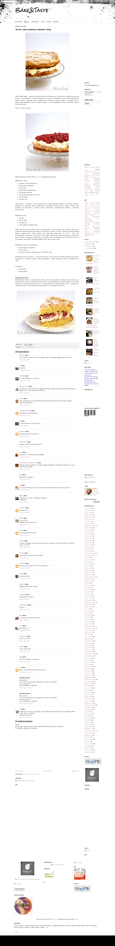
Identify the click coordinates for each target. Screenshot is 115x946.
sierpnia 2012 (88, 684)
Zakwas (86, 231)
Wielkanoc (89, 246)
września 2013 (88, 656)
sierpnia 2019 (88, 536)
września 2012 (88, 681)
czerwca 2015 (88, 611)
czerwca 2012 (88, 688)
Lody (98, 177)
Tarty (86, 194)
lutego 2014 (87, 645)
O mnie (43, 21)
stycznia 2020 (88, 534)
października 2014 (89, 628)
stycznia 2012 (88, 699)
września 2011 (88, 707)
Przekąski (87, 189)
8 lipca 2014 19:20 (24, 610)
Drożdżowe (87, 175)
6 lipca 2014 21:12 (24, 525)
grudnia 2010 (88, 726)
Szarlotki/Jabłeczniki (91, 192)
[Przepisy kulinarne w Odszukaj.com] (19, 891)
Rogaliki (86, 190)
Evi (20, 421)
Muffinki (97, 179)
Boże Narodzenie (91, 242)
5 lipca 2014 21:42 (24, 415)
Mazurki (86, 179)
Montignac (96, 217)
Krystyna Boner (24, 386)
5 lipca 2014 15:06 (24, 380)
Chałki (85, 169)
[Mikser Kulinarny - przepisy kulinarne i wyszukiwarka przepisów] (49, 878)
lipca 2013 (87, 660)
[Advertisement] (92, 53)
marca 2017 (87, 566)
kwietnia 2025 (88, 510)
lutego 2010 (87, 748)
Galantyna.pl (23, 636)
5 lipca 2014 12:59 (24, 360)
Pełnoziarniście (35, 21)
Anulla (21, 573)
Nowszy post (19, 771)
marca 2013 (87, 669)
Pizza (93, 222)
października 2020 (89, 525)
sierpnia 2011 (88, 709)
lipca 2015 (87, 609)
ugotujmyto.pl (23, 605)
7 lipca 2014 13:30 (24, 547)
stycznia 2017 (88, 570)
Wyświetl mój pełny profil (96, 492)
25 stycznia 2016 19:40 (25, 717)
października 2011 (89, 705)
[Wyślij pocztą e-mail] (25, 345)
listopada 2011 (88, 703)
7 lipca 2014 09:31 (24, 535)
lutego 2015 (87, 619)
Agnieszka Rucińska (25, 410)
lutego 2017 (87, 568)
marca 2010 (87, 746)
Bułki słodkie (96, 167)
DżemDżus (22, 563)
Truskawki (97, 230)
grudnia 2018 (88, 542)
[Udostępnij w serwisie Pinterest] (32, 345)
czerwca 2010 (88, 739)
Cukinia (86, 204)
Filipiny (86, 206)
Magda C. (22, 584)
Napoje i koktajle (92, 181)
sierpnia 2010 (88, 735)
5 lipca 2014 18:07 (24, 405)
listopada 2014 (88, 626)
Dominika (22, 376)
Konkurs (97, 209)
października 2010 (89, 731)
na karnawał (89, 248)
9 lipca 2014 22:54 (24, 641)
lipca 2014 (87, 634)
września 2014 (88, 630)
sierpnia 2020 (88, 530)
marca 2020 (87, 532)
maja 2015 (87, 613)
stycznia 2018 (88, 551)
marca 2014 (87, 643)
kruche (86, 196)
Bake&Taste (32, 10)
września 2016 (88, 579)
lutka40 (21, 646)
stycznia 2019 (88, 540)
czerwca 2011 (88, 714)
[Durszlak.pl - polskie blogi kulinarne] (78, 862)
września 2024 (88, 517)
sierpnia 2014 (88, 632)
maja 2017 (87, 562)
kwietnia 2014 (88, 641)
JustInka (21, 541)
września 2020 (88, 527)
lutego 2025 (87, 513)
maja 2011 (87, 716)
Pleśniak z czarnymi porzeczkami (96, 311)
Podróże (49, 21)
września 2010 (88, 733)
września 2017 (88, 555)
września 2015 (88, 604)
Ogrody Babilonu (38, 176)
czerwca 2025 (88, 508)
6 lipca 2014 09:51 (24, 469)
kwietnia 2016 (88, 589)
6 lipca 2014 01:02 (24, 457)
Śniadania (26, 21)
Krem (22, 347)
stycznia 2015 (88, 622)
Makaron (97, 213)
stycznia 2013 (88, 673)
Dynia (93, 175)
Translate (90, 95)
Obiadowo (87, 218)
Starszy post (75, 771)
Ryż (99, 225)
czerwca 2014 (88, 637)
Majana (21, 495)
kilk (47, 927)
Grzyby (95, 206)
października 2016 (89, 577)
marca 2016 (87, 592)
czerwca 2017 (88, 560)
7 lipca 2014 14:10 (24, 557)
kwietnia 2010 (88, 743)
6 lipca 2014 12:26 (24, 490)
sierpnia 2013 (88, 658)
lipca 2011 (87, 711)
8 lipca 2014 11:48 (24, 578)
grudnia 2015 (88, 598)
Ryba (93, 225)
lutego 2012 (87, 696)
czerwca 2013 (88, 662)
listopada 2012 (88, 677)
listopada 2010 (88, 728)
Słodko (30, 347)
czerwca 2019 (88, 538)
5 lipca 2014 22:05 (24, 436)
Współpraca (56, 21)
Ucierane (97, 194)
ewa (20, 667)
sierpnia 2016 (88, 581)
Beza (89, 167)
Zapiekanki (96, 231)
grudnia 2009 (88, 752)
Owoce (26, 347)
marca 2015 (87, 617)
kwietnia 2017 (88, 564)
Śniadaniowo (88, 235)
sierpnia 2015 (88, 607)
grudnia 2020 (88, 523)
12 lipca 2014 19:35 (24, 651)
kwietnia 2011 (88, 718)
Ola (20, 365)
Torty (34, 347)
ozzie (20, 626)
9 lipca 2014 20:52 (24, 630)
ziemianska (22, 594)
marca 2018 (87, 549)
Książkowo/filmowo (89, 211)
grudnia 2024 (88, 515)
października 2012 (89, 679)
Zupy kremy (96, 233)
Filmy (90, 206)
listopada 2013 (88, 651)
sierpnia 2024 (88, 519)
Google (16, 932)
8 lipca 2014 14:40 (24, 599)
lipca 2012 (87, 686)
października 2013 (89, 654)
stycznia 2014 (88, 647)
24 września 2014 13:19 (26, 672)
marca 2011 (87, 720)
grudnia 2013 (88, 649)
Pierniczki (87, 185)
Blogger (76, 919)
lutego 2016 (87, 594)
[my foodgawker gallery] (92, 781)
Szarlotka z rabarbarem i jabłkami (96, 352)
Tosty (90, 229)
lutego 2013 (87, 671)
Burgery (86, 202)
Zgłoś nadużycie (89, 482)
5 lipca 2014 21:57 (24, 426)
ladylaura (22, 355)
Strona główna (18, 21)
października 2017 (89, 553)
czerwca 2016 (88, 585)
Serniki (97, 190)
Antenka (21, 553)
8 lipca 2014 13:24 (24, 589)
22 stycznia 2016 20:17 (25, 688)
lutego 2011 (87, 722)
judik (20, 475)
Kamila (21, 398)
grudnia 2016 (88, 572)
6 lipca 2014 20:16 (24, 512)
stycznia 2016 (88, 596)
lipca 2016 (87, 583)
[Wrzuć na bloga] (26, 345)
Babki (86, 167)
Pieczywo (87, 222)
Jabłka (86, 177)
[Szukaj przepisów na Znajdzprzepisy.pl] (17, 883)
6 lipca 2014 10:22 (24, 479)
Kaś (20, 709)
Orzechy (86, 183)
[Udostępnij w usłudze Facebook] (30, 345)
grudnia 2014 (88, 624)
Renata (21, 530)
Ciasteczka (88, 171)
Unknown (22, 431)
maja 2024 (87, 521)
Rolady (91, 190)
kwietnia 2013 (88, 666)
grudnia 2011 (88, 701)
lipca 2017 (87, 557)
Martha (21, 518)
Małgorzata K (23, 442)
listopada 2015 (88, 600)
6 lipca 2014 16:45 (24, 502)
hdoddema (54, 919)
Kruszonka (93, 177)
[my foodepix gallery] (57, 864)
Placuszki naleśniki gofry (92, 186)
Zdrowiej (87, 233)
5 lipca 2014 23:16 (24, 446)
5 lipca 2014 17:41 (24, 393)
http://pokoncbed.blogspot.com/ (28, 462)
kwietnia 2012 (88, 692)
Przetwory (97, 188)
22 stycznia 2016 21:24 (25, 703)
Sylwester (89, 244)
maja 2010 (87, 741)
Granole (97, 175)
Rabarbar (87, 225)
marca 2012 (87, 694)
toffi (20, 485)
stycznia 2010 (88, 750)
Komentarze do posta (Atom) (31, 774)
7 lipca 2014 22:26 (24, 568)
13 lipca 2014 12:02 (24, 662)
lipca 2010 (87, 737)
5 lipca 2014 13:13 (24, 370)
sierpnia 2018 (88, 547)
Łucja (20, 452)
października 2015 (89, 602)
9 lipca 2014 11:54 (24, 620)
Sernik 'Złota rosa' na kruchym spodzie (96, 343)
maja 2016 (87, 587)
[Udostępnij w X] (28, 345)
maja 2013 (87, 664)
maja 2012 (87, 690)
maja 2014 (87, 639)
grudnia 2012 (88, 675)
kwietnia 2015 (88, 615)
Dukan (92, 204)
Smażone (87, 228)
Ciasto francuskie (95, 202)
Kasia (20, 615)
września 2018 (88, 545)
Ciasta (97, 169)
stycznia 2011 (88, 724)
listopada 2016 (88, 575)
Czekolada (96, 173)
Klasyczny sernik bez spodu (96, 332)
